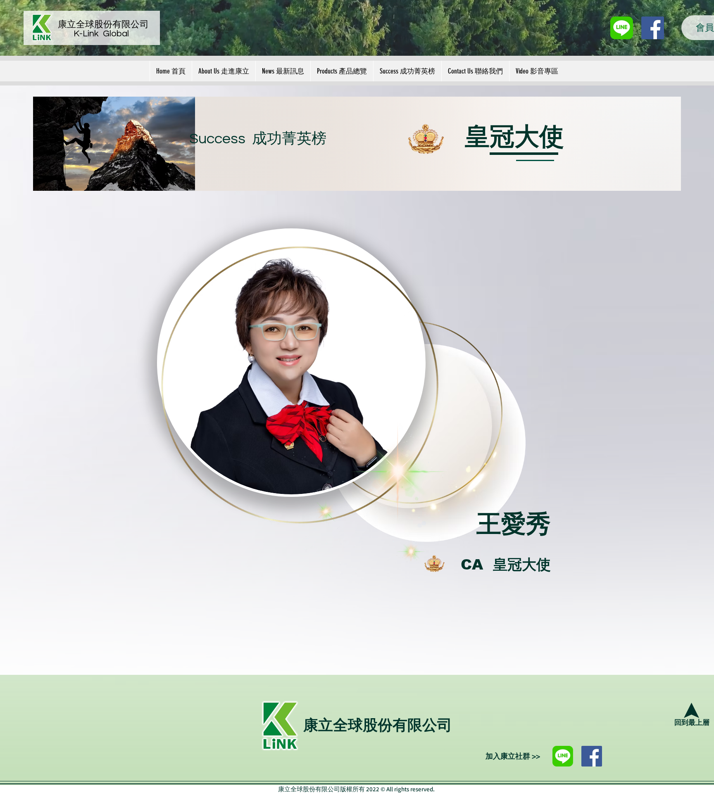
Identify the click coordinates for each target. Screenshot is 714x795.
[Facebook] (591, 756)
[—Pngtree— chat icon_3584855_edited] (621, 28)
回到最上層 (691, 722)
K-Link (88, 33)
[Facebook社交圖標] (652, 28)
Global (116, 33)
